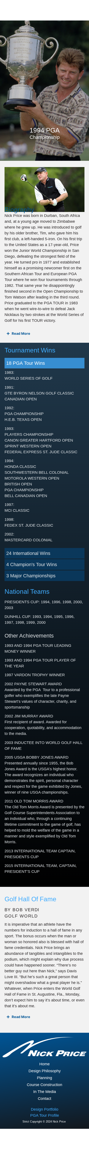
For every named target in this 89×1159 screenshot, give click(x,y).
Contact (44, 1098)
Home (44, 1064)
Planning (44, 1078)
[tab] (45, 363)
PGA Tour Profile (44, 1115)
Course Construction (44, 1085)
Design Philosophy (45, 1071)
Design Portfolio (44, 1109)
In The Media (44, 1092)
